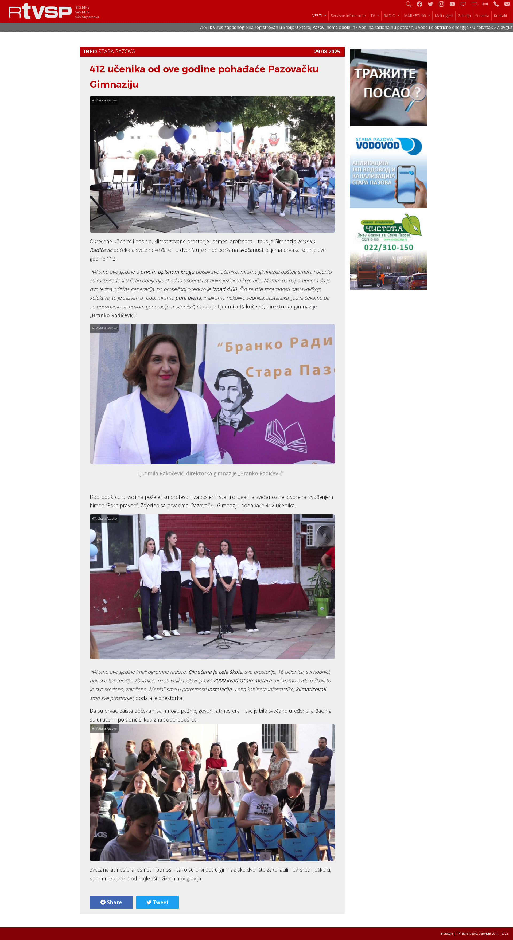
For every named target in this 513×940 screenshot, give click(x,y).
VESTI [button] (317, 15)
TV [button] (373, 15)
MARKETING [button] (415, 15)
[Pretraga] (410, 3)
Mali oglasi (444, 15)
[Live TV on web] (476, 3)
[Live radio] (487, 3)
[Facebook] (421, 3)
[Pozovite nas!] (498, 3)
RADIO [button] (390, 15)
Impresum (446, 933)
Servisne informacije (348, 15)
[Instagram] (443, 3)
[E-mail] (507, 3)
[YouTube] (454, 3)
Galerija (464, 15)
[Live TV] (465, 3)
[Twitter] (432, 3)
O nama (482, 15)
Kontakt (500, 15)
